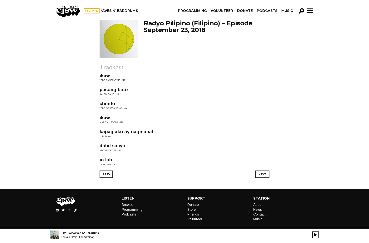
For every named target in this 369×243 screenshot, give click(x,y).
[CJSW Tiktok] (75, 210)
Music (287, 11)
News (257, 209)
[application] (315, 234)
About (258, 205)
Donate (245, 11)
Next (262, 174)
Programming (192, 11)
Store (191, 209)
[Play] (315, 234)
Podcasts (267, 11)
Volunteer (222, 11)
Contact (259, 214)
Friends (193, 214)
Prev (106, 174)
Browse (127, 205)
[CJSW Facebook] (69, 210)
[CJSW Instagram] (57, 210)
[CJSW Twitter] (63, 210)
